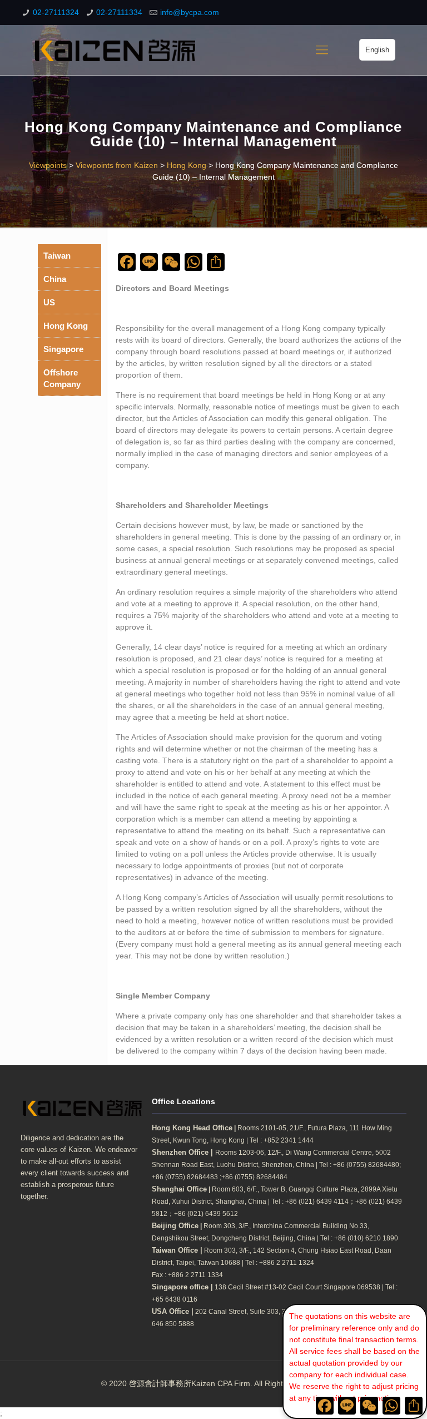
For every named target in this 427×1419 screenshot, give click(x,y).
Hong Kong (65, 325)
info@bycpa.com (189, 12)
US (49, 302)
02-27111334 (119, 12)
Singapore (63, 349)
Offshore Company (62, 378)
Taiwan (57, 255)
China (54, 279)
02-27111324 (56, 12)
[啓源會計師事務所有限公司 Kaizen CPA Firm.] (115, 50)
